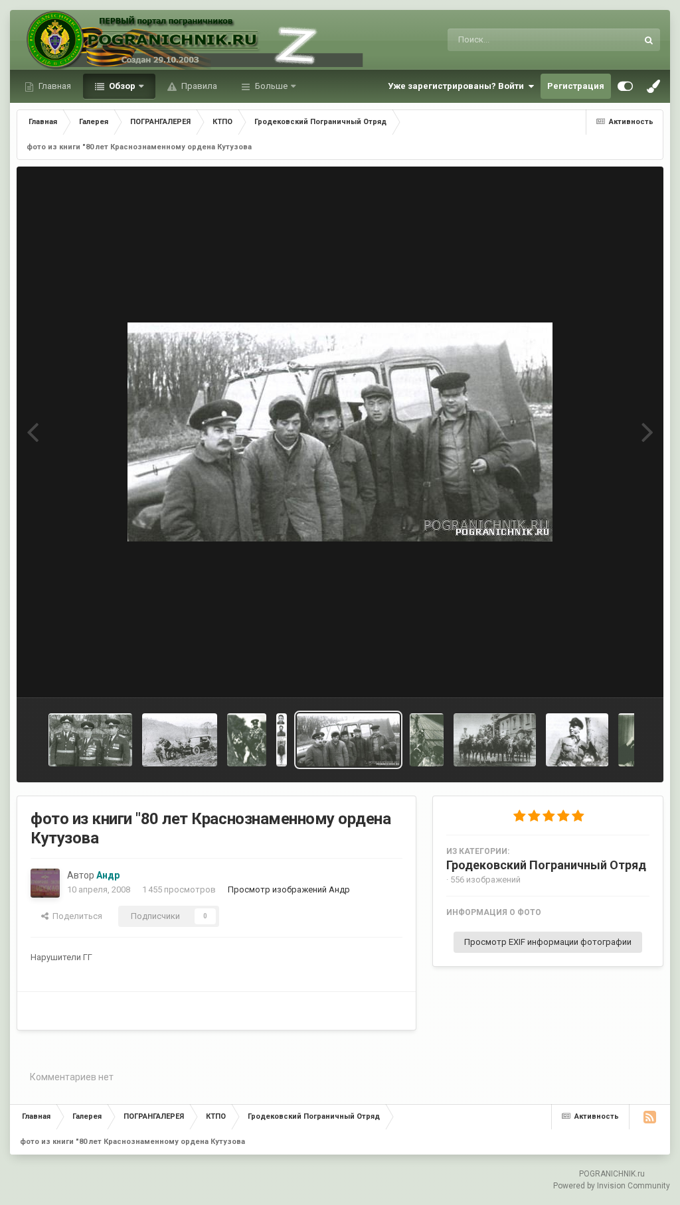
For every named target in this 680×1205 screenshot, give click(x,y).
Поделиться (75, 916)
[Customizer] (625, 86)
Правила (198, 86)
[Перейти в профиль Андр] (45, 883)
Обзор (121, 86)
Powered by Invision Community (611, 1185)
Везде (608, 39)
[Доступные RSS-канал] (649, 1116)
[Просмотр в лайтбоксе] (340, 431)
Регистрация (575, 86)
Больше (271, 86)
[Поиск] (649, 40)
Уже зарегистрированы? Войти (458, 86)
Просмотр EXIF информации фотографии (548, 942)
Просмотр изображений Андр (289, 889)
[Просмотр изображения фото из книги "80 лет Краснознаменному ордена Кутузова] (90, 739)
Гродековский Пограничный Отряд (546, 865)
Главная (54, 86)
